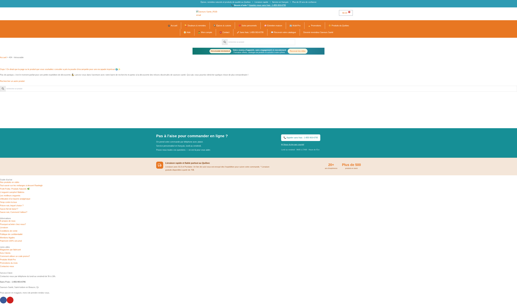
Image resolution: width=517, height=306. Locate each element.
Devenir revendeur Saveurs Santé (318, 32)
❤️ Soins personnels (247, 25)
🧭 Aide (187, 32)
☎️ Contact (224, 32)
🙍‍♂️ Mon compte (205, 32)
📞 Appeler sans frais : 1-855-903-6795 (301, 137)
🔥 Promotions (314, 25)
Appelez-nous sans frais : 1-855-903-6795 (267, 5)
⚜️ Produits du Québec (339, 25)
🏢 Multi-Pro (295, 25)
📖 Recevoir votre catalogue (283, 32)
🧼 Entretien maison (273, 25)
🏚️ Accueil (172, 25)
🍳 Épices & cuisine (222, 25)
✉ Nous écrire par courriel (292, 144)
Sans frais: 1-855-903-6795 (251, 32)
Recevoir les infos (297, 51)
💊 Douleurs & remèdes (195, 25)
